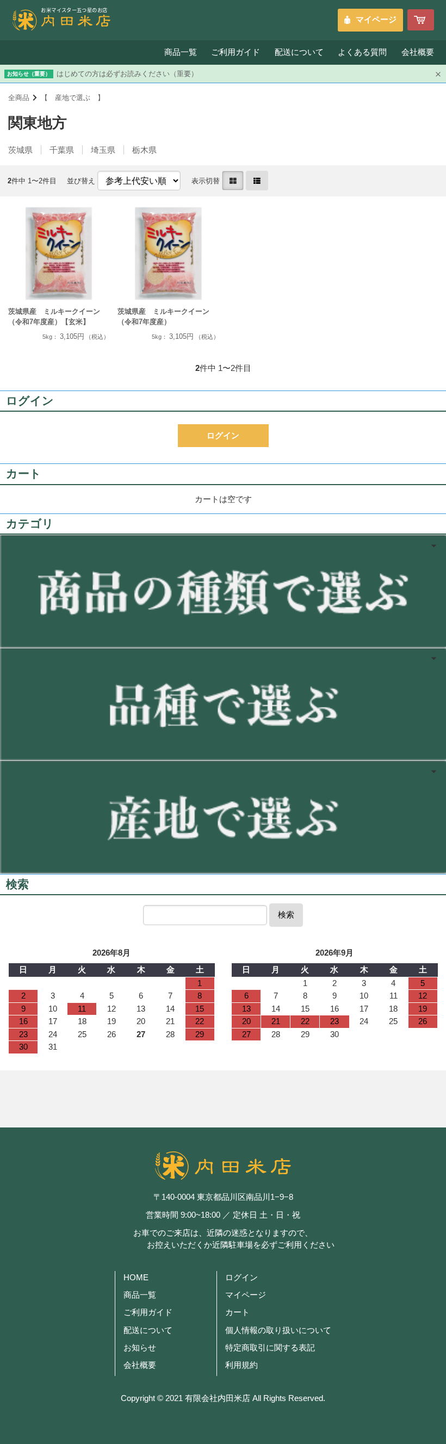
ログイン (241, 1277)
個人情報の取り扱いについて (278, 1330)
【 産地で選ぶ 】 (72, 98)
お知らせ (139, 1347)
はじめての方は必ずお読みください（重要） (127, 74)
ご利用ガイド (235, 52)
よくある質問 (362, 52)
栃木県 (144, 149)
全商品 (18, 98)
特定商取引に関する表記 (270, 1347)
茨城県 (20, 149)
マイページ (376, 19)
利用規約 (241, 1365)
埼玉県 (103, 149)
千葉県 (61, 149)
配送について (299, 52)
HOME (135, 1277)
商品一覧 (180, 52)
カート (237, 1312)
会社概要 (417, 52)
